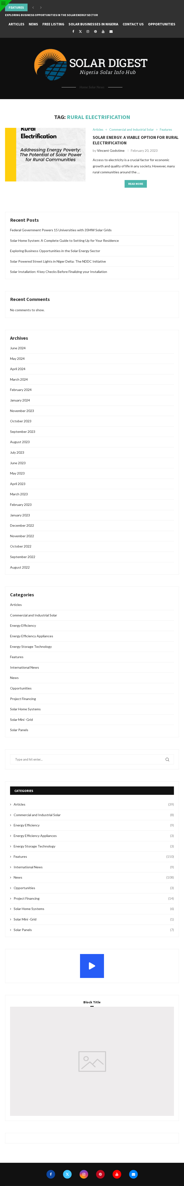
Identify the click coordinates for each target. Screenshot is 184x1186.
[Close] (6, 6)
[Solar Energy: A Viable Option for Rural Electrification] (45, 154)
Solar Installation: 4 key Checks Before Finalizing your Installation (58, 272)
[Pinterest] (95, 31)
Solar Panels (19, 730)
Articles (16, 24)
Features (16, 657)
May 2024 (17, 358)
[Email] (111, 31)
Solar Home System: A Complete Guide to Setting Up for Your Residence (64, 240)
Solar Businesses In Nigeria (93, 24)
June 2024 (18, 348)
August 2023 (20, 442)
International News (24, 667)
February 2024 (21, 390)
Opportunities (161, 24)
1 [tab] (93, 1098)
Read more (135, 184)
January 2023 (20, 515)
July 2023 (17, 452)
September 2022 (22, 557)
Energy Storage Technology (31, 646)
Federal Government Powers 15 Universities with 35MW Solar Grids (61, 230)
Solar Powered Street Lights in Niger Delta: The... (42, 15)
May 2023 (17, 473)
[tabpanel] (92, 1061)
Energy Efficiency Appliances (31, 636)
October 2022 (20, 546)
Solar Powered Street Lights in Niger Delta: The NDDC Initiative (58, 261)
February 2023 (21, 505)
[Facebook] (73, 31)
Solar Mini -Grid (21, 719)
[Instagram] (88, 31)
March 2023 (19, 494)
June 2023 (18, 463)
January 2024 (20, 400)
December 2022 (22, 525)
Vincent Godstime (111, 150)
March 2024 (19, 379)
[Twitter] (80, 31)
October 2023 (20, 421)
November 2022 (22, 536)
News (33, 24)
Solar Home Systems (25, 709)
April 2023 (17, 484)
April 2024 (17, 369)
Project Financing (23, 699)
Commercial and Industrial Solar (33, 615)
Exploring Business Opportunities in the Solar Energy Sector (51, 7)
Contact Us (133, 24)
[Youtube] (103, 31)
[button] (33, 7)
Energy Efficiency (23, 625)
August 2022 (20, 567)
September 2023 (22, 431)
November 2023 (22, 411)
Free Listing (53, 24)
